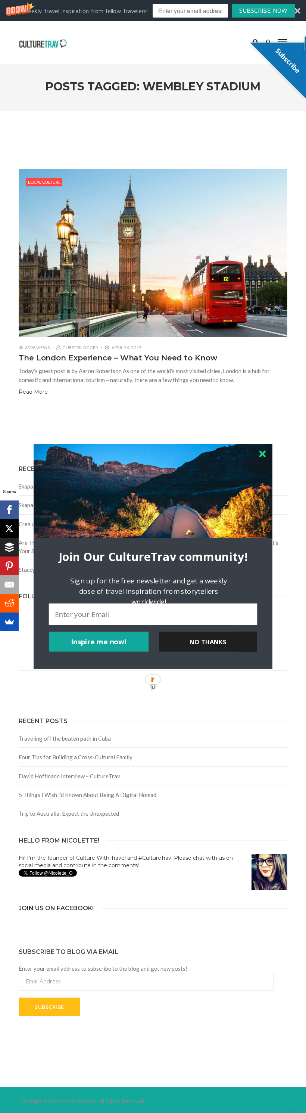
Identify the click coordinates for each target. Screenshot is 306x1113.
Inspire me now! (99, 642)
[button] (153, 556)
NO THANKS (208, 642)
